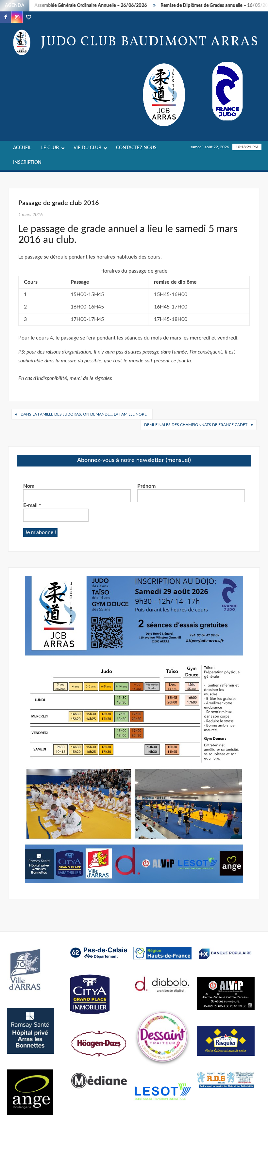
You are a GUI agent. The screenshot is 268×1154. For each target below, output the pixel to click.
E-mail (32, 505)
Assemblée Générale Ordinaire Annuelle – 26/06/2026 (78, 5)
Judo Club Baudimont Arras (150, 42)
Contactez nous (136, 148)
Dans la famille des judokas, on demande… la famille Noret (85, 414)
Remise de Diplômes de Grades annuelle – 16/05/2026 (204, 5)
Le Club (50, 148)
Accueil (22, 148)
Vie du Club (87, 148)
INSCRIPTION (27, 162)
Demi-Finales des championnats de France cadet (195, 425)
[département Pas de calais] (99, 952)
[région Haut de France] (162, 952)
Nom (28, 486)
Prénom (146, 486)
